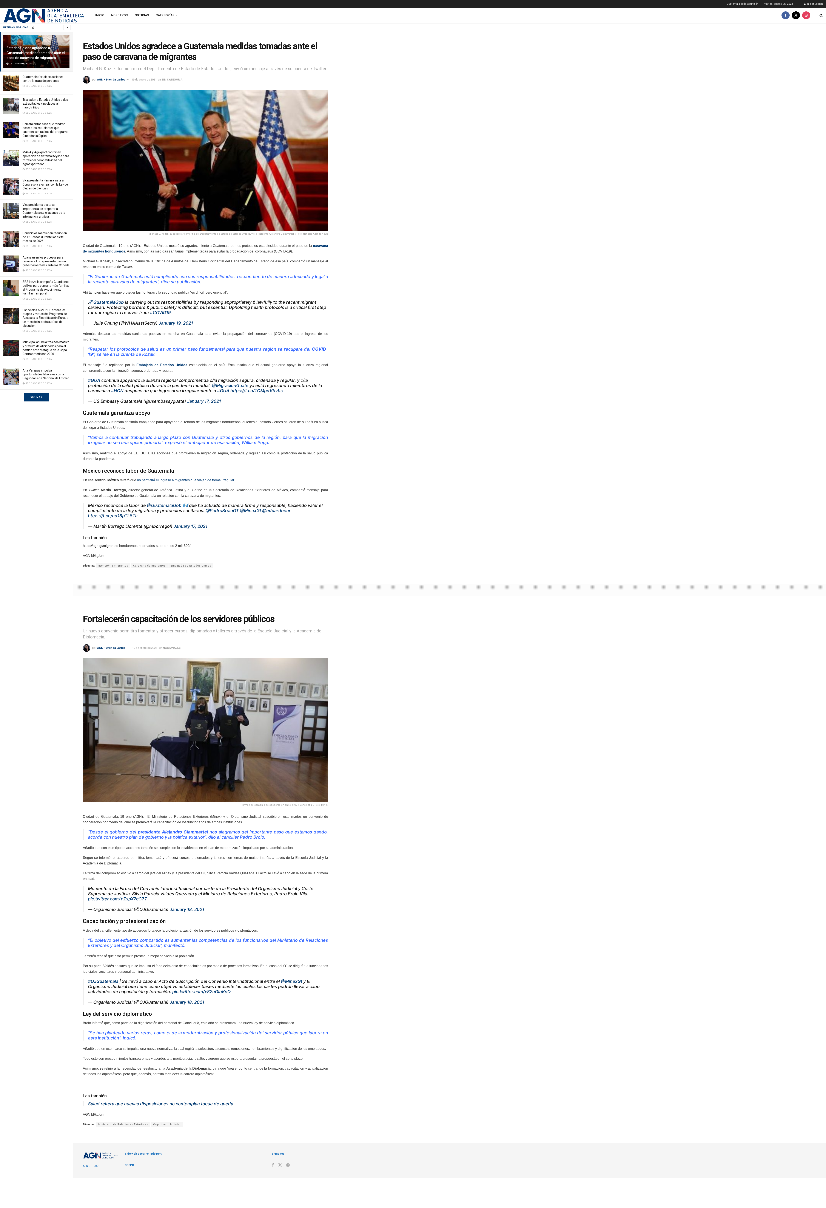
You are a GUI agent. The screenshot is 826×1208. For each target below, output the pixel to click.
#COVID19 (160, 312)
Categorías (165, 15)
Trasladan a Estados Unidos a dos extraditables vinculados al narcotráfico (45, 103)
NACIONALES (171, 647)
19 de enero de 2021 (144, 79)
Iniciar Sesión (814, 3)
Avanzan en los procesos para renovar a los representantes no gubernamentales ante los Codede (46, 261)
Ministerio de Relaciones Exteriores (123, 1124)
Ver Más (36, 397)
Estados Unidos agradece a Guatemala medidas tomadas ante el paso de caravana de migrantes (35, 53)
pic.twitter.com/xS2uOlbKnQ (201, 991)
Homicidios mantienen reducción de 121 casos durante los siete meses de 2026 (45, 237)
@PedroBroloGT (222, 510)
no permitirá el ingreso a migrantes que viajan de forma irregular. (186, 480)
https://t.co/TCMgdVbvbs (256, 390)
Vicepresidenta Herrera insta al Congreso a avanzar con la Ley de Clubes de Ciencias (45, 184)
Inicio (99, 15)
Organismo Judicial (166, 1124)
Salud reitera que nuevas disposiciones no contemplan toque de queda (160, 1103)
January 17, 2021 (204, 401)
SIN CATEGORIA (172, 79)
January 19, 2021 (176, 323)
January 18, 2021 (187, 909)
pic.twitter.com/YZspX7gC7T (117, 898)
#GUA (94, 380)
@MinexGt (250, 510)
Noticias (142, 15)
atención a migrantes (113, 565)
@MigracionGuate (230, 385)
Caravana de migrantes (149, 565)
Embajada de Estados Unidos (191, 565)
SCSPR (129, 1165)
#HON (117, 390)
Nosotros (119, 15)
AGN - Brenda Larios (111, 79)
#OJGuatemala (103, 981)
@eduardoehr (276, 510)
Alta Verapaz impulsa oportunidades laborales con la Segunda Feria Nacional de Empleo (46, 374)
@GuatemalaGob (106, 302)
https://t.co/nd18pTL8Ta (112, 515)
